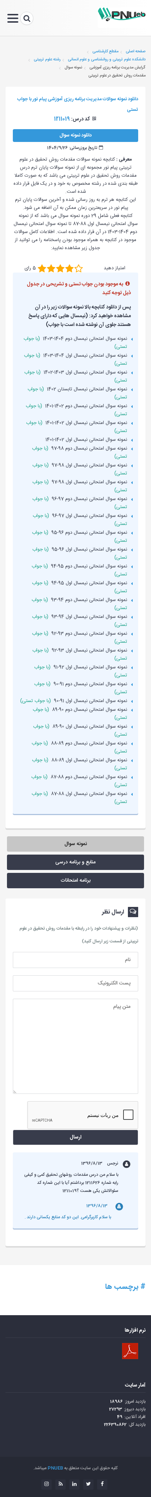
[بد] (42, 268)
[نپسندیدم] (51, 268)
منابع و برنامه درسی (75, 862)
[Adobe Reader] (130, 1351)
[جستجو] (26, 18)
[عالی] (78, 268)
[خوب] (60, 268)
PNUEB (55, 1468)
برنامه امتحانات (75, 880)
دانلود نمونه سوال (75, 135)
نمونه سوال (76, 844)
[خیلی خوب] (69, 268)
